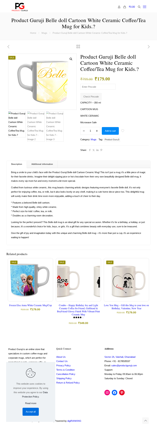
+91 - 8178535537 (121, 361)
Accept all (31, 411)
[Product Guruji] (19, 7)
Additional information (42, 164)
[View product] (48, 269)
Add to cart (110, 131)
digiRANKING (74, 421)
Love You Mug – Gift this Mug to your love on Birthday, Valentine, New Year (126, 307)
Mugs (44, 33)
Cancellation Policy (65, 374)
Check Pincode (91, 96)
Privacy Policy (63, 365)
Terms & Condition (65, 369)
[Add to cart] (48, 262)
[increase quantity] (97, 131)
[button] (71, 59)
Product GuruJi (112, 139)
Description (16, 164)
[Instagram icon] (132, 421)
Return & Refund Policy (68, 382)
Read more (30, 403)
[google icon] (138, 421)
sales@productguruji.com (124, 365)
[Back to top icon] (145, 420)
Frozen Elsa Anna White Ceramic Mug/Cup (30, 305)
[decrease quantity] (83, 131)
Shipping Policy (64, 378)
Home (33, 33)
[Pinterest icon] (135, 421)
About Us (61, 357)
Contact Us (62, 361)
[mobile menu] (144, 7)
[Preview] (48, 282)
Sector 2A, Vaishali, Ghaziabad (119, 357)
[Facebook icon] (129, 421)
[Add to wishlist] (48, 276)
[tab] (17, 164)
